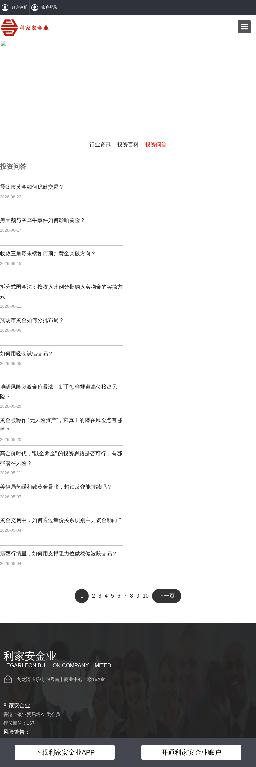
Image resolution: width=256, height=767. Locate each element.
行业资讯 (100, 144)
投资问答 (156, 144)
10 (146, 596)
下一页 (167, 596)
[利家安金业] (24, 27)
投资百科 (128, 144)
